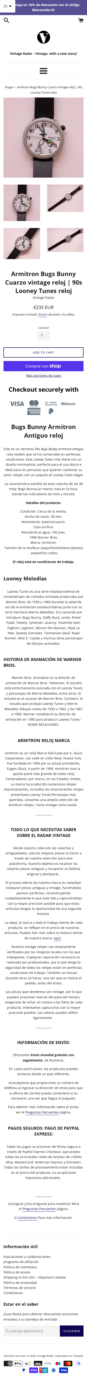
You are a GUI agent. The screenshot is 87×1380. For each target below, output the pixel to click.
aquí (57, 938)
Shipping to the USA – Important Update (34, 1277)
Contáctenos (27, 1217)
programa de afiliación (21, 1262)
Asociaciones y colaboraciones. (27, 1256)
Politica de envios (16, 1272)
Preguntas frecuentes (42, 1112)
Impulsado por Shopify (69, 1355)
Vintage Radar (45, 1355)
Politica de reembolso (20, 1267)
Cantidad (43, 327)
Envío (42, 314)
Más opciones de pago (43, 375)
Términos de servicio (19, 1288)
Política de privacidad (20, 1282)
